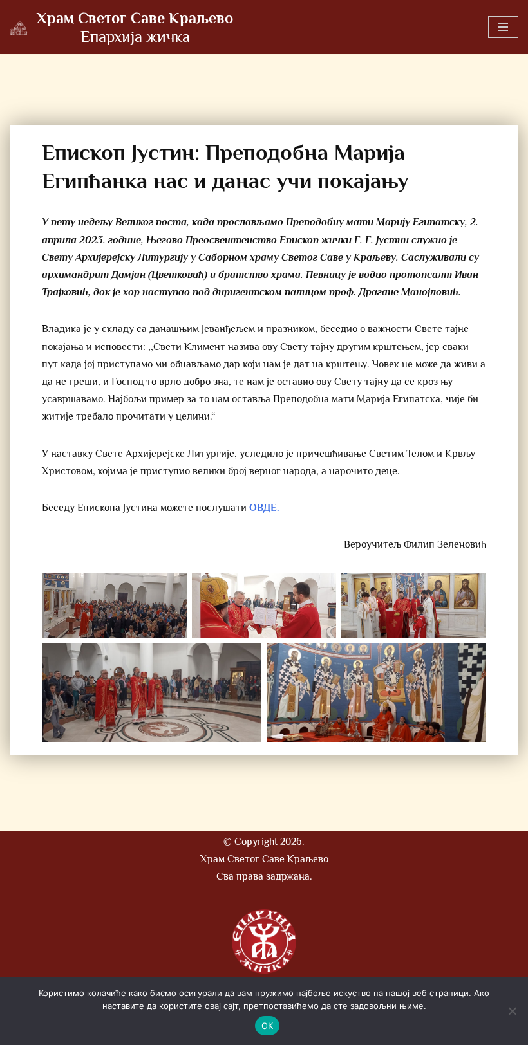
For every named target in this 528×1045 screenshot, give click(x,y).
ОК (267, 1026)
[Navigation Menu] (503, 27)
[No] (511, 1010)
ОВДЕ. (265, 507)
